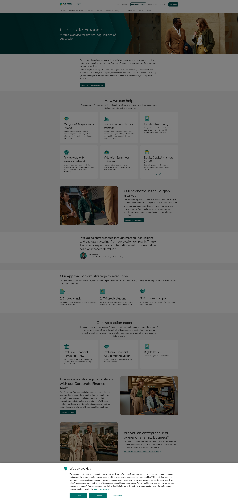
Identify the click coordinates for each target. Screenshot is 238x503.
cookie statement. (101, 489)
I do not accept (97, 495)
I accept (78, 495)
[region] (119, 483)
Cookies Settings (117, 495)
